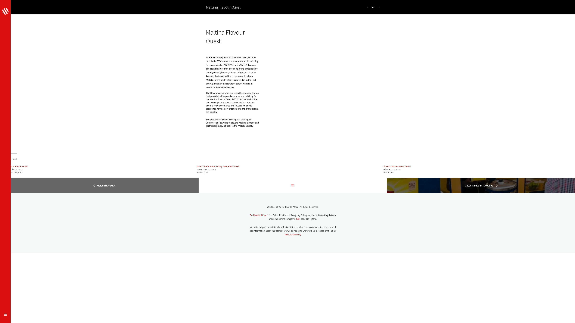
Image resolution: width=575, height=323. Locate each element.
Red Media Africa (258, 215)
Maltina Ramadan (19, 166)
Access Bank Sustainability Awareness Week (218, 166)
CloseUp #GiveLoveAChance (397, 166)
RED (297, 218)
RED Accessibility (293, 234)
